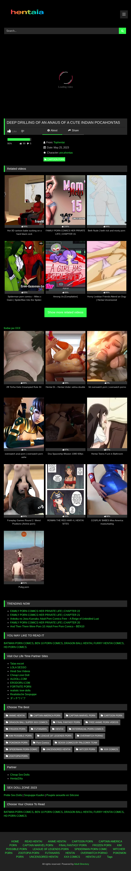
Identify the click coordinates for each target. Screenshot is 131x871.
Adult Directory (81, 864)
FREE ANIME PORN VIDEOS (103, 722)
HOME (15, 841)
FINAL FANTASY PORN (68, 722)
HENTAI (59, 729)
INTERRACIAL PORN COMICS (87, 729)
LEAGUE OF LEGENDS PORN (55, 735)
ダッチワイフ (18, 698)
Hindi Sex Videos (20, 671)
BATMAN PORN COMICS (19, 643)
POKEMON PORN (18, 742)
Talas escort (17, 663)
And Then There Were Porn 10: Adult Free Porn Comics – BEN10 (47, 626)
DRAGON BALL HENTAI (78, 643)
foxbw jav (9, 328)
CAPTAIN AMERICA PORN (47, 715)
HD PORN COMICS (15, 647)
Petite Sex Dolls (13, 795)
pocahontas (66, 152)
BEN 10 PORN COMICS (49, 643)
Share (75, 130)
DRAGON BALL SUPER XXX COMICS (28, 722)
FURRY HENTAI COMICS (109, 643)
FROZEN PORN (17, 729)
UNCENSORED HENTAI (58, 749)
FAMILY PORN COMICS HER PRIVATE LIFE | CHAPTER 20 (45, 622)
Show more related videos (65, 312)
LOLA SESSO (18, 667)
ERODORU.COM (20, 682)
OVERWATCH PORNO (91, 735)
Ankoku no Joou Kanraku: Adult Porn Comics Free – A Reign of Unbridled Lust (54, 618)
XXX (17, 328)
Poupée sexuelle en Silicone (62, 795)
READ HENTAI (33, 841)
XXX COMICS (111, 749)
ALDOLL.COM (18, 679)
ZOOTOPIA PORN (18, 756)
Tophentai (59, 142)
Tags (109, 856)
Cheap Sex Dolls (20, 774)
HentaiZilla (16, 778)
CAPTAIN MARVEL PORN (82, 715)
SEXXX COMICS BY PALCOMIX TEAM (77, 742)
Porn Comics (42, 742)
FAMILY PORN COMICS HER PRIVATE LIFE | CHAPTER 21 (45, 615)
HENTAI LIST (93, 856)
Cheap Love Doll (19, 675)
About (53, 130)
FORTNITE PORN (20, 686)
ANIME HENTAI (17, 715)
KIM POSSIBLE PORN (20, 735)
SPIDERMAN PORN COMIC (23, 749)
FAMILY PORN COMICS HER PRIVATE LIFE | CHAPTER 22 (45, 611)
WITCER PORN (87, 749)
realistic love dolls (20, 690)
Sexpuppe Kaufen (34, 795)
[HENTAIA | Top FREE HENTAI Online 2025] (65, 13)
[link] (23, 131)
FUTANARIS (40, 729)
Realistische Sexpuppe (23, 694)
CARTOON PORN (55, 159)
